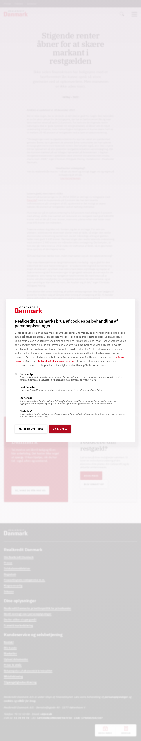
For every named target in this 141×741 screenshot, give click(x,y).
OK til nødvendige (31, 428)
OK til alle (60, 428)
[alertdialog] (70, 370)
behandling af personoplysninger (57, 361)
